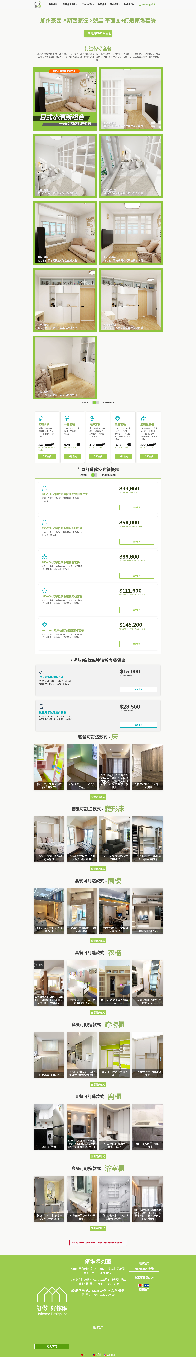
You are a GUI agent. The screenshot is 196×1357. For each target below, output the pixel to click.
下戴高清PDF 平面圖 (98, 33)
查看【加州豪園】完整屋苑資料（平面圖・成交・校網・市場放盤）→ (98, 1243)
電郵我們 (144, 1263)
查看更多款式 (98, 797)
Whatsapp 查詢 (144, 1268)
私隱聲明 (144, 1289)
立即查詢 (46, 456)
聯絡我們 (98, 1327)
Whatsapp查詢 (149, 5)
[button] (54, 4)
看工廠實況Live (144, 1277)
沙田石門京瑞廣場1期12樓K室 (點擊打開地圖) (98, 1268)
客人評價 (52, 1346)
